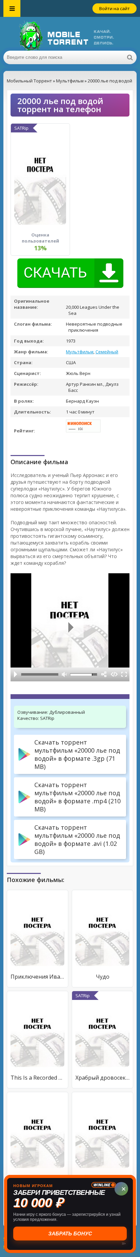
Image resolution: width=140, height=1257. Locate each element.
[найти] (130, 57)
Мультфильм (79, 352)
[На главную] (70, 33)
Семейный (106, 352)
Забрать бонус (70, 1233)
